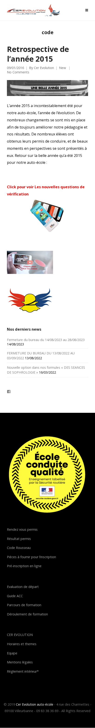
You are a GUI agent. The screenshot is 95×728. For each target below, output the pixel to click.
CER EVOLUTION (20, 634)
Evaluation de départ (23, 586)
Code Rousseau (19, 547)
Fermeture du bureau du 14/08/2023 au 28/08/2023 (46, 340)
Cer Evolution (44, 68)
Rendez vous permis (22, 529)
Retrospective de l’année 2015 (38, 54)
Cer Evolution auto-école (34, 704)
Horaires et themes (21, 644)
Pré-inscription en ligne (24, 566)
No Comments (18, 72)
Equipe (12, 653)
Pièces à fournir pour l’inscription (31, 557)
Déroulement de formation (27, 614)
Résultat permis (19, 538)
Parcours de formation (24, 605)
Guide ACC (15, 596)
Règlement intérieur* (23, 671)
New (62, 68)
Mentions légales (20, 662)
